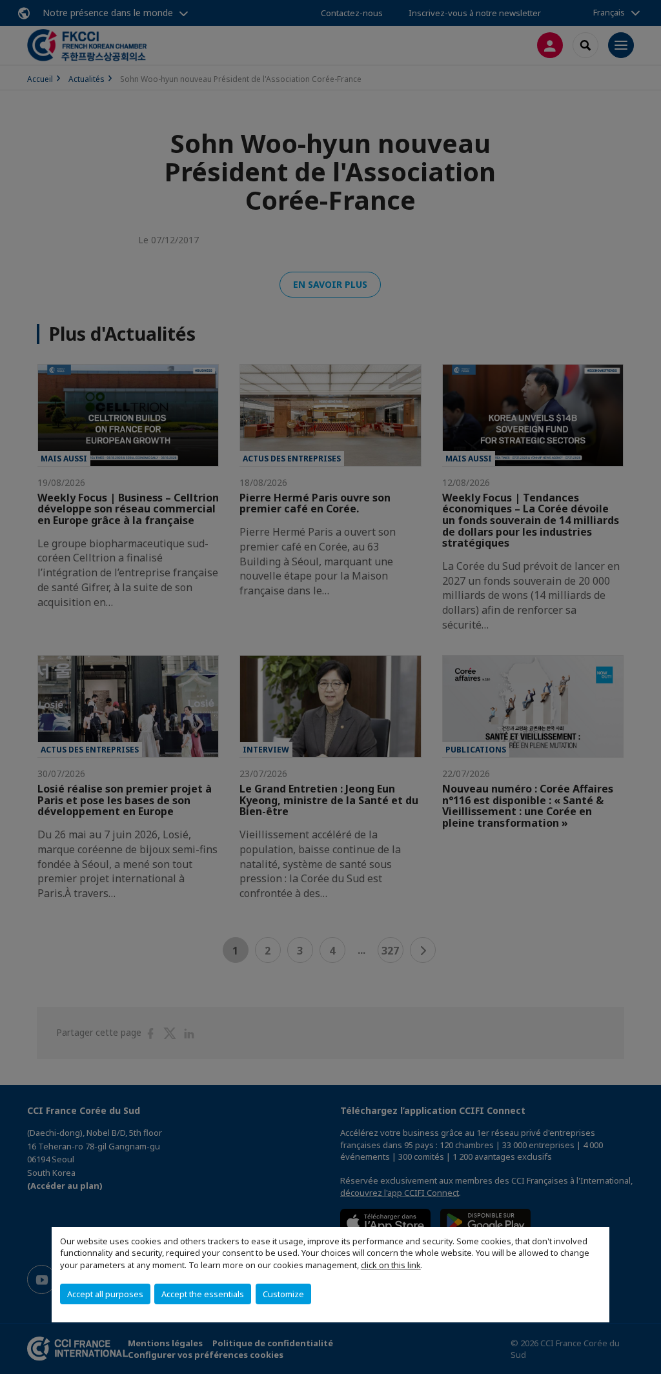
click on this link (391, 1265)
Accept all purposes (105, 1294)
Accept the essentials (202, 1294)
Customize (283, 1294)
